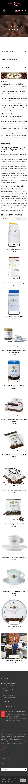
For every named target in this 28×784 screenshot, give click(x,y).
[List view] (6, 219)
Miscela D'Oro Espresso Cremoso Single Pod (14, 490)
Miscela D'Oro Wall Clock (14, 626)
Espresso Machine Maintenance (15, 711)
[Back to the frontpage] (7, 33)
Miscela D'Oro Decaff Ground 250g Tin (14, 385)
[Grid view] (3, 219)
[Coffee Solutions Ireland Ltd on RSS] (12, 782)
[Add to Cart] (17, 244)
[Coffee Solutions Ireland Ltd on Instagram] (8, 782)
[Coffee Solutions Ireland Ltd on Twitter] (5, 782)
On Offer (5, 67)
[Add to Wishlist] (14, 244)
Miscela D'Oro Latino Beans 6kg (14, 249)
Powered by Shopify (6, 779)
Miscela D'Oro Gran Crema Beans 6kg (14, 283)
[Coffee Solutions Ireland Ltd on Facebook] (2, 782)
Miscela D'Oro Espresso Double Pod (14, 524)
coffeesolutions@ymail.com (10, 697)
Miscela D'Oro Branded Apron (14, 660)
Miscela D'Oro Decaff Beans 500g (14, 316)
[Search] (25, 10)
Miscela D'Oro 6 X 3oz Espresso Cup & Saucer (14, 557)
